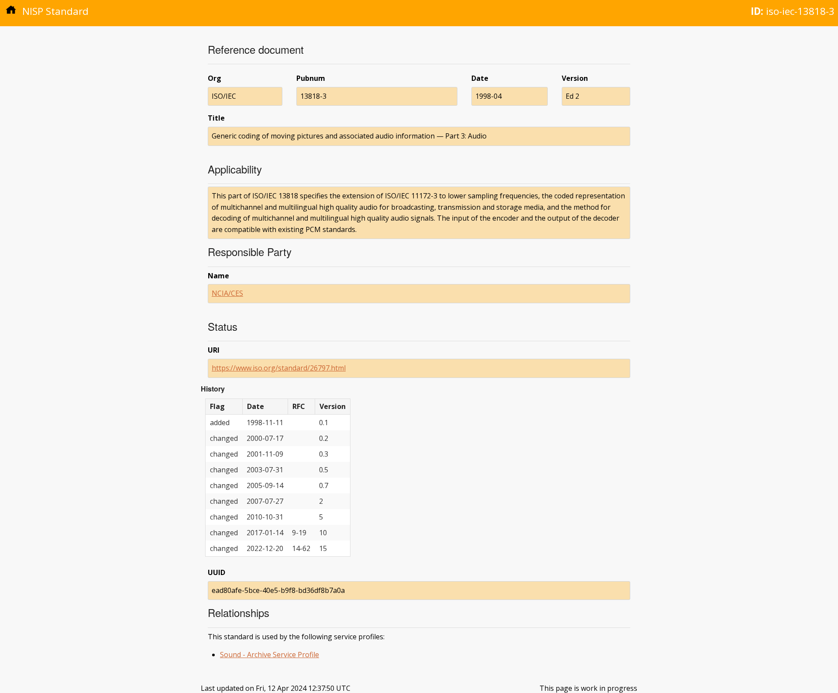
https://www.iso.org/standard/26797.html (279, 368)
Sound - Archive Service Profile (269, 654)
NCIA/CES (227, 293)
